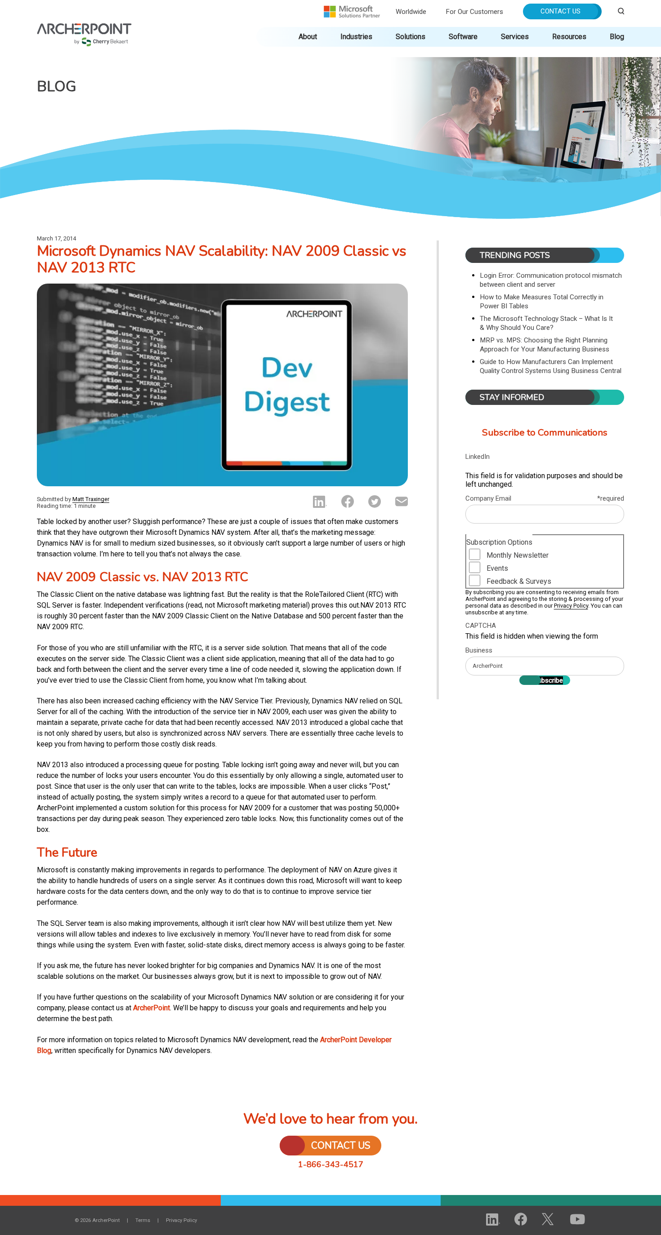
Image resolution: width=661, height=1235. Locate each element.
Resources (569, 36)
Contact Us (560, 11)
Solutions (410, 36)
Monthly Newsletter (518, 555)
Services (515, 36)
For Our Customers (474, 12)
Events (497, 568)
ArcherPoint (84, 27)
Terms (142, 1220)
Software (463, 36)
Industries (356, 36)
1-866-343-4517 (330, 1164)
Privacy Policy (571, 605)
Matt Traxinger (90, 499)
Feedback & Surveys (519, 581)
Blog (617, 36)
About (308, 36)
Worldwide (411, 12)
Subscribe (548, 680)
